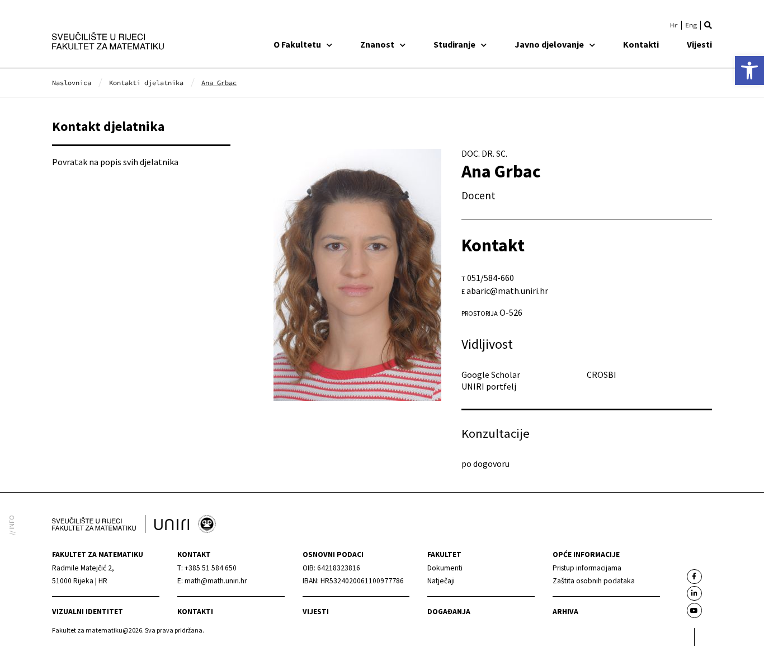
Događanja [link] (448, 611)
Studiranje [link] (454, 44)
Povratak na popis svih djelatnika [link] (115, 161)
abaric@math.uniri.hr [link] (507, 290)
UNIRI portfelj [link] (488, 386)
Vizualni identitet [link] (87, 611)
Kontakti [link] (641, 44)
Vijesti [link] (699, 44)
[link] (749, 70)
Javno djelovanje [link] (549, 44)
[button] (708, 25)
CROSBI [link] (601, 374)
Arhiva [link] (565, 611)
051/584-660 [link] (490, 277)
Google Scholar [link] (490, 374)
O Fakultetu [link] (297, 44)
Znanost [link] (377, 44)
